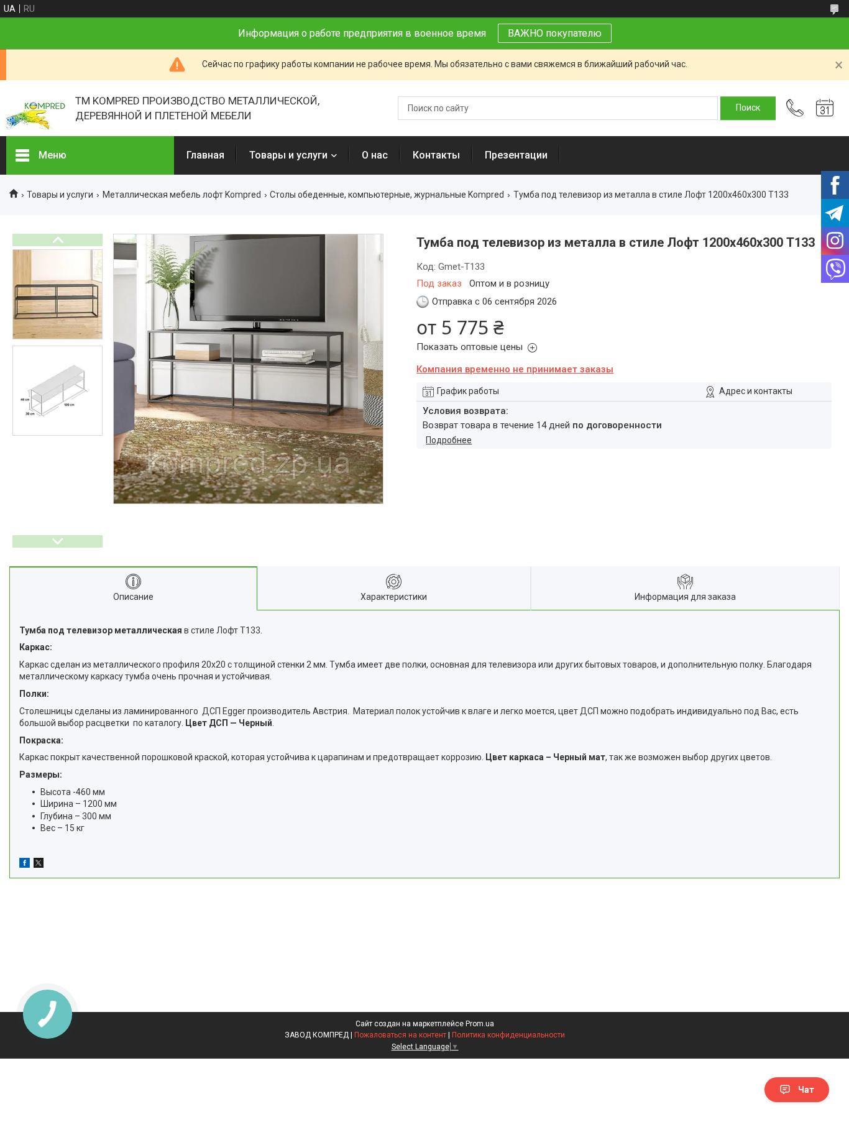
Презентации (516, 155)
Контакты (436, 155)
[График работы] (824, 108)
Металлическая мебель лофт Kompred (182, 195)
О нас (375, 155)
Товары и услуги (288, 155)
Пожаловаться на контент (400, 1035)
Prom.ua (480, 1023)
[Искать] (748, 108)
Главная (205, 155)
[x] (39, 865)
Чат (806, 1090)
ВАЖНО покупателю (555, 33)
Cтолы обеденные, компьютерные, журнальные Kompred (387, 195)
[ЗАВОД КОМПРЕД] (34, 108)
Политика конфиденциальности (508, 1035)
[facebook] (24, 865)
